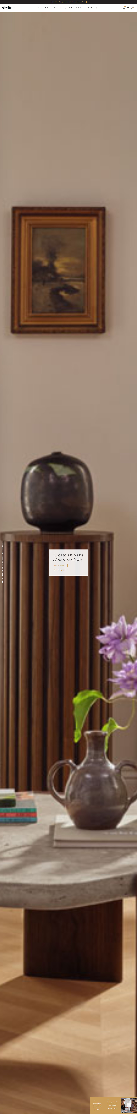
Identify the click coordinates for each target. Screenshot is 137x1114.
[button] (123, 7)
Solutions (57, 8)
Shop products (59, 566)
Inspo (65, 8)
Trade (70, 8)
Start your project (60, 570)
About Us (97, 1110)
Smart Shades (112, 1108)
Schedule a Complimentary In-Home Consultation (68, 2)
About (39, 8)
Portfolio (79, 8)
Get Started (88, 8)
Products (47, 8)
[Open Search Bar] (96, 7)
